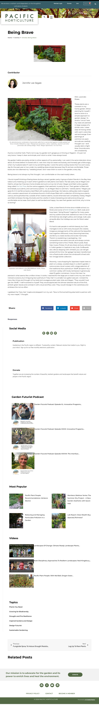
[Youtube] (51, 333)
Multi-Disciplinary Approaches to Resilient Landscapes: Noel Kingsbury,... (62, 561)
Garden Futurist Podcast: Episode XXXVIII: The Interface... (56, 454)
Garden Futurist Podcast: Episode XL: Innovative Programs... (58, 404)
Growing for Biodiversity (19, 612)
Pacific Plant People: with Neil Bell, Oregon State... (53, 576)
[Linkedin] (55, 333)
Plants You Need (15, 607)
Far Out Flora (21, 186)
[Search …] (95, 4)
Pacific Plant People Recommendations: (36, 498)
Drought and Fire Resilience (20, 616)
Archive (17, 38)
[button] (47, 308)
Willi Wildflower (71, 210)
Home (10, 38)
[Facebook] (43, 333)
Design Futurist (15, 625)
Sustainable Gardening (18, 630)
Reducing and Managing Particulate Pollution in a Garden (35, 517)
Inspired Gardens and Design (20, 621)
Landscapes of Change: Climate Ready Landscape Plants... (57, 546)
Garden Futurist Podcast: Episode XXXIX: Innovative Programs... (59, 429)
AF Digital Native (90, 699)
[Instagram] (47, 333)
